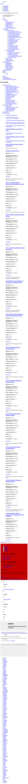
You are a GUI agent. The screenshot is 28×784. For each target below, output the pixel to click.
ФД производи (11, 43)
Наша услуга (8, 25)
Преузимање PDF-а (10, 60)
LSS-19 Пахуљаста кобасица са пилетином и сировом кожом (14, 314)
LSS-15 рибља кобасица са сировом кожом (13, 447)
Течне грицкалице (12, 57)
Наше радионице (9, 66)
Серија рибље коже (12, 42)
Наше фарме (8, 64)
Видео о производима (10, 27)
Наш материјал (9, 65)
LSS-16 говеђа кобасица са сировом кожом (13, 414)
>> (7, 542)
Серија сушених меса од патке (15, 32)
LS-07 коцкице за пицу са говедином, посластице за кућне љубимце (15, 515)
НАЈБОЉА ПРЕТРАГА (18, 579)
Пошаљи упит (4, 577)
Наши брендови (9, 24)
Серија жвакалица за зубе (14, 39)
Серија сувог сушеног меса (14, 52)
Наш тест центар (9, 67)
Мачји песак (11, 51)
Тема (7, 73)
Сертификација (9, 23)
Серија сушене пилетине (13, 31)
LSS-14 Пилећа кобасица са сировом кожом (13, 480)
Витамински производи (13, 36)
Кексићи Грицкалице (13, 53)
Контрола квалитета (10, 22)
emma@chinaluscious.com (8, 565)
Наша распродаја (9, 26)
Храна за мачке (9, 59)
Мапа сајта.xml (6, 559)
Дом (4, 18)
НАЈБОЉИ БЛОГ (9, 579)
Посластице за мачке (10, 50)
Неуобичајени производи (14, 49)
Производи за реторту (13, 45)
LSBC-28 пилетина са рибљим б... (15, 123)
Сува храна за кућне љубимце (15, 56)
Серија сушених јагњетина (14, 35)
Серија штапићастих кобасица (15, 37)
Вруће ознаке (6, 557)
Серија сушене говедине (13, 33)
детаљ (9, 176)
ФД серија (10, 44)
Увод (7, 20)
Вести (4, 71)
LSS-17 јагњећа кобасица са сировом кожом (14, 381)
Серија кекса (11, 38)
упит (7, 176)
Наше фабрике (6, 61)
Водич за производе (7, 556)
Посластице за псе (10, 30)
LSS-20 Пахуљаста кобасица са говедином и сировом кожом (14, 281)
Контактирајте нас (7, 70)
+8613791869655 (6, 566)
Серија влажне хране (13, 47)
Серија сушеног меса (13, 46)
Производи (5, 29)
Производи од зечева (13, 40)
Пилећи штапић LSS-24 (12, 151)
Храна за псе (8, 58)
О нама (4, 19)
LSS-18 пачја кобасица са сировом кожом (13, 348)
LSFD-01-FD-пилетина (12, 118)
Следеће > (4, 542)
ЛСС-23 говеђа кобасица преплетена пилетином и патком (15, 183)
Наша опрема (9, 69)
